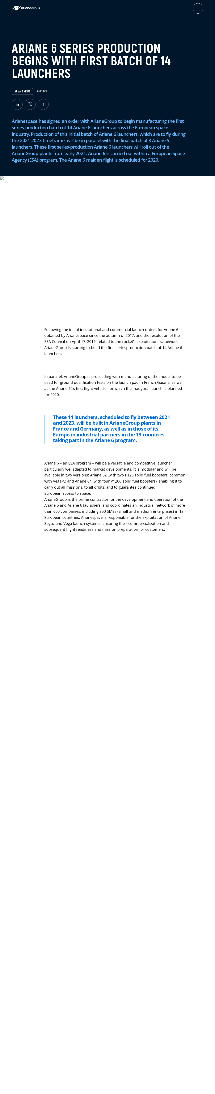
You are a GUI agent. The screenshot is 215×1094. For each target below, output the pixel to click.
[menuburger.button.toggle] (198, 8)
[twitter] (30, 104)
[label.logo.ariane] (26, 9)
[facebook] (43, 104)
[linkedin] (17, 104)
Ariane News (22, 91)
